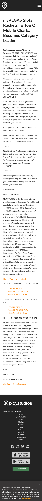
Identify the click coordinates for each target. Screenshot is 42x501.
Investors (21, 430)
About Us (21, 432)
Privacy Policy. (26, 498)
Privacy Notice (21, 437)
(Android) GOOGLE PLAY (18, 291)
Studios (21, 422)
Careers (21, 424)
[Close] (39, 484)
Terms (21, 440)
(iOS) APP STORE (15, 288)
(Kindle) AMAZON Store (17, 294)
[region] (21, 491)
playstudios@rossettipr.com (14, 384)
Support (21, 435)
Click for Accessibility (12, 412)
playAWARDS (21, 417)
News (21, 427)
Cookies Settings (21, 468)
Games (21, 414)
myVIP (21, 419)
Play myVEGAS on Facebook (14, 279)
